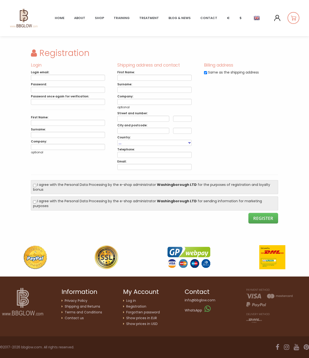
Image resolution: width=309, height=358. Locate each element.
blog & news (180, 18)
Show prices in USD (142, 323)
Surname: (38, 129)
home (59, 18)
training (122, 18)
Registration (136, 306)
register (263, 218)
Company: (39, 141)
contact (208, 18)
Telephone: (126, 149)
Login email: (40, 72)
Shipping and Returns (82, 306)
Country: (124, 137)
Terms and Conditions (83, 312)
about (79, 18)
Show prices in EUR (141, 318)
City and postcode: (132, 125)
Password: (39, 84)
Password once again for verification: (60, 96)
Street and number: (132, 113)
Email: (121, 161)
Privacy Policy (76, 300)
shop (99, 18)
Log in (131, 300)
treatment (149, 18)
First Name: (39, 117)
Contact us (74, 318)
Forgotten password (143, 312)
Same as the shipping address (233, 72)
